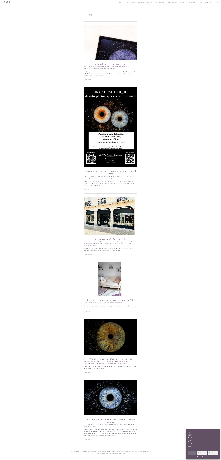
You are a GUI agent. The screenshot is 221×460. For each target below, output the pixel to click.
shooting (106, 68)
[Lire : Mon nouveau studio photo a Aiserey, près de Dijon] (109, 279)
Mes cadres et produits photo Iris (110, 64)
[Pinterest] (10, 2)
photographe (115, 67)
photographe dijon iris (90, 363)
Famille (86, 242)
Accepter (192, 453)
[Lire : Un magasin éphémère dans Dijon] (109, 216)
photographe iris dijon (90, 178)
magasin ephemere (93, 243)
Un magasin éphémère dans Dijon (110, 239)
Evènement (97, 242)
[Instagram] (7, 2)
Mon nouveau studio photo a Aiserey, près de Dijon (110, 300)
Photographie (121, 242)
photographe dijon (124, 67)
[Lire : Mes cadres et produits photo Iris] (110, 42)
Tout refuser (202, 453)
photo (108, 67)
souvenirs (112, 68)
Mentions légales (132, 451)
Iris (85, 67)
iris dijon (103, 67)
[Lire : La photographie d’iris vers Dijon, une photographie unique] (110, 397)
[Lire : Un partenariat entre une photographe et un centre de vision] (110, 127)
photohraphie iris (89, 68)
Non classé (87, 361)
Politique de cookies (202, 456)
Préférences (213, 453)
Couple (91, 242)
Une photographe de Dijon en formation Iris (110, 359)
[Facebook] (4, 2)
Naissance (113, 242)
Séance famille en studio (109, 303)
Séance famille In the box (91, 303)
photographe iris (131, 176)
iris (100, 67)
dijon (85, 243)
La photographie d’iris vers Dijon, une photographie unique (110, 420)
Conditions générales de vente (144, 451)
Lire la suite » (88, 80)
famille (111, 424)
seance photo (98, 68)
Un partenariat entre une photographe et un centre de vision (110, 172)
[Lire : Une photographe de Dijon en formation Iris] (110, 337)
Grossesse (104, 242)
